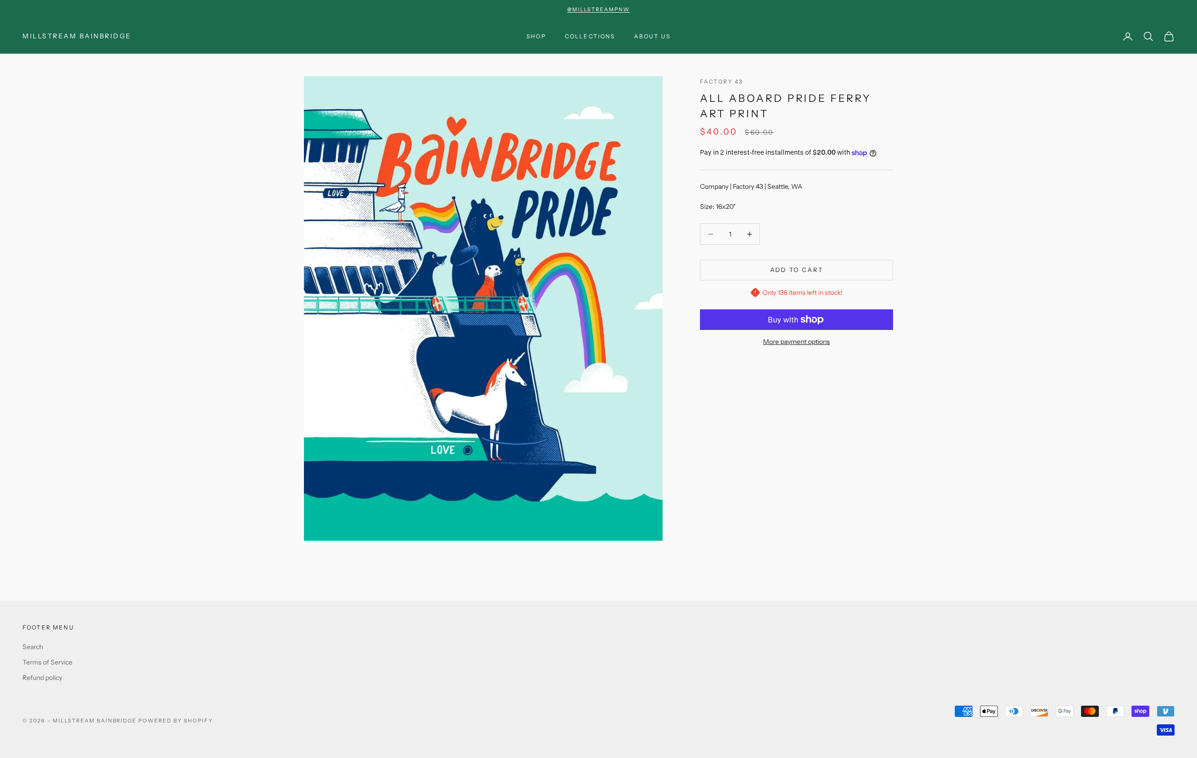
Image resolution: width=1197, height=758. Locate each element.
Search (32, 647)
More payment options (796, 341)
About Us (652, 36)
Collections (590, 36)
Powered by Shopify (175, 720)
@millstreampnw (598, 9)
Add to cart (796, 269)
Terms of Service (47, 662)
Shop (536, 36)
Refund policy (42, 677)
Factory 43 (721, 81)
